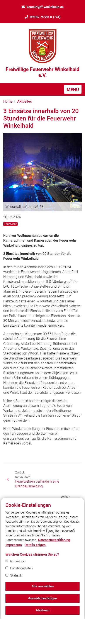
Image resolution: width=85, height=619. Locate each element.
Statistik (16, 575)
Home (7, 101)
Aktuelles (24, 101)
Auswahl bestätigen (42, 598)
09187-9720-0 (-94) (45, 17)
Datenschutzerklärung (54, 540)
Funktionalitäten (21, 568)
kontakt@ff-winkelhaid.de (45, 7)
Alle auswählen (43, 586)
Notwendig (18, 561)
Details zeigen (35, 545)
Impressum (13, 545)
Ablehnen (42, 610)
